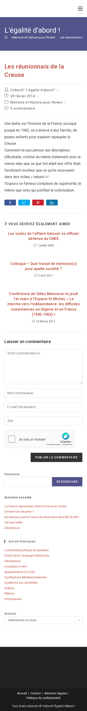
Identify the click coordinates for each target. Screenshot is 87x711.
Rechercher (11, 474)
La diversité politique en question (26, 550)
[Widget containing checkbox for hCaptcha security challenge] (39, 439)
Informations (13, 599)
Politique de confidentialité (43, 698)
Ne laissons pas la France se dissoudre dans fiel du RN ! (41, 517)
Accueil (22, 693)
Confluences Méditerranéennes (25, 577)
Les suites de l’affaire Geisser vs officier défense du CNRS (43, 236)
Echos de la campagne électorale (26, 555)
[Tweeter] (24, 202)
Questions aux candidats (21, 582)
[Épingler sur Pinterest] (38, 202)
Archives (10, 613)
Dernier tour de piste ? (19, 511)
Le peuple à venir (15, 566)
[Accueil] (5, 37)
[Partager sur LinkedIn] (52, 202)
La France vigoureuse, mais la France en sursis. (35, 506)
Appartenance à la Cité (19, 572)
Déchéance (11, 528)
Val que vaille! (13, 522)
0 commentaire (22, 108)
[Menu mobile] (80, 8)
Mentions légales (56, 693)
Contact (36, 693)
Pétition (9, 593)
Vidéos (9, 588)
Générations (12, 561)
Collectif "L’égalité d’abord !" (32, 90)
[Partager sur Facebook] (10, 202)
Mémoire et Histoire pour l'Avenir (36, 102)
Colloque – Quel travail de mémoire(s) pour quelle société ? (43, 266)
